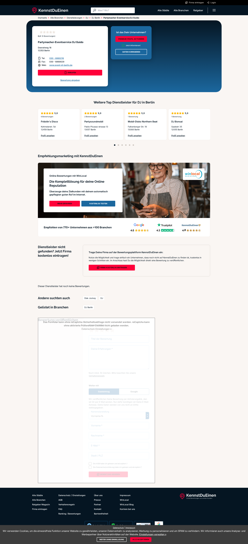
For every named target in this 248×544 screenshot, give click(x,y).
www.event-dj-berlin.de (60, 65)
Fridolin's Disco (49, 121)
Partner (97, 504)
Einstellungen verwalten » (152, 534)
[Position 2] (118, 145)
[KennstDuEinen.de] (50, 10)
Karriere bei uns (127, 509)
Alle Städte (163, 10)
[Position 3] (122, 145)
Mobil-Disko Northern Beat (142, 121)
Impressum (125, 495)
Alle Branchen (181, 10)
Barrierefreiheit (101, 513)
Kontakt (97, 509)
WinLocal (124, 500)
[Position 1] (114, 145)
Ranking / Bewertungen (69, 513)
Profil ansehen (49, 135)
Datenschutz (64, 495)
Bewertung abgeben (70, 80)
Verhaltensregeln (66, 504)
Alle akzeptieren (140, 539)
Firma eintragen (39, 509)
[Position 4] (126, 145)
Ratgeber (198, 10)
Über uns (98, 495)
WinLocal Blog (127, 504)
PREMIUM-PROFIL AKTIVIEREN (131, 39)
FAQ (60, 509)
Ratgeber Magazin (41, 504)
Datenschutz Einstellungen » (97, 328)
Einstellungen (78, 495)
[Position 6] (133, 145)
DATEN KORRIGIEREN (131, 52)
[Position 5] (129, 145)
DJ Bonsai (177, 121)
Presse (97, 500)
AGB (60, 500)
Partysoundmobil (93, 121)
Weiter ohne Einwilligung (111, 539)
